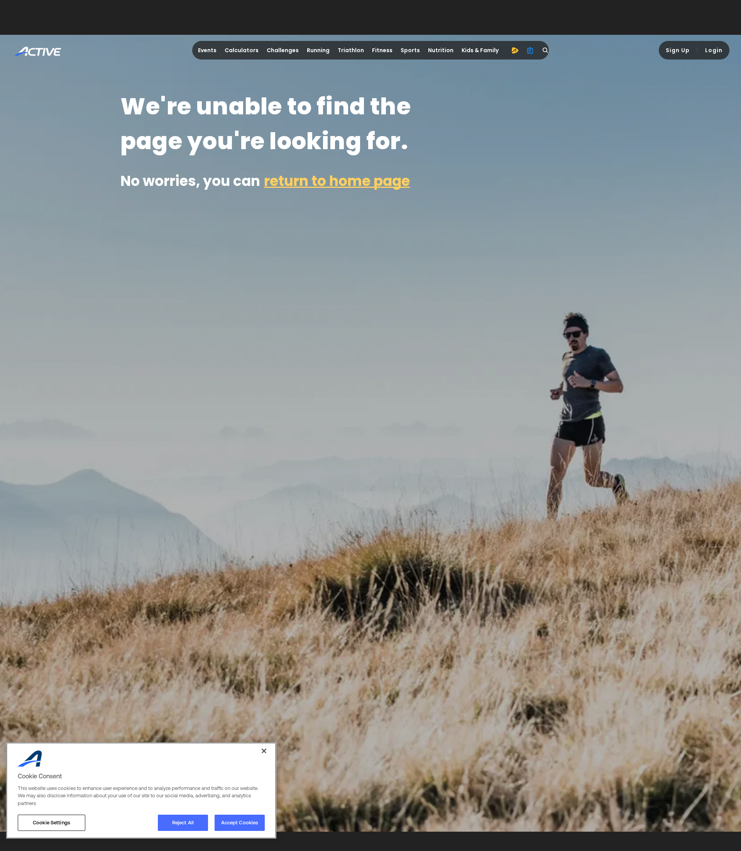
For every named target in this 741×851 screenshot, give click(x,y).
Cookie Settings (51, 822)
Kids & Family (480, 50)
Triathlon (351, 50)
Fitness (382, 50)
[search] (546, 50)
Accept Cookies (240, 822)
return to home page (337, 181)
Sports (410, 50)
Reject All (183, 822)
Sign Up (678, 50)
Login (713, 50)
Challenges (283, 50)
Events (207, 50)
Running (318, 50)
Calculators (242, 50)
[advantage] (515, 50)
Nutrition (440, 50)
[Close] (263, 750)
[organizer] (530, 50)
